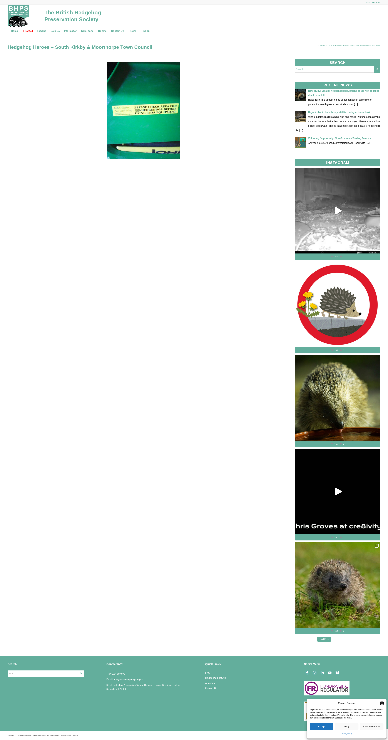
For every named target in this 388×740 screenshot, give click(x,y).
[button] (381, 703)
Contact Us (211, 688)
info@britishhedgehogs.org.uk (128, 679)
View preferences (371, 726)
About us (210, 683)
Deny (346, 726)
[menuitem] (14, 31)
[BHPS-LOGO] (18, 16)
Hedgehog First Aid (215, 678)
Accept (321, 726)
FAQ (207, 673)
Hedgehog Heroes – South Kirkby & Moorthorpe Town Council (80, 47)
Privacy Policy (346, 734)
